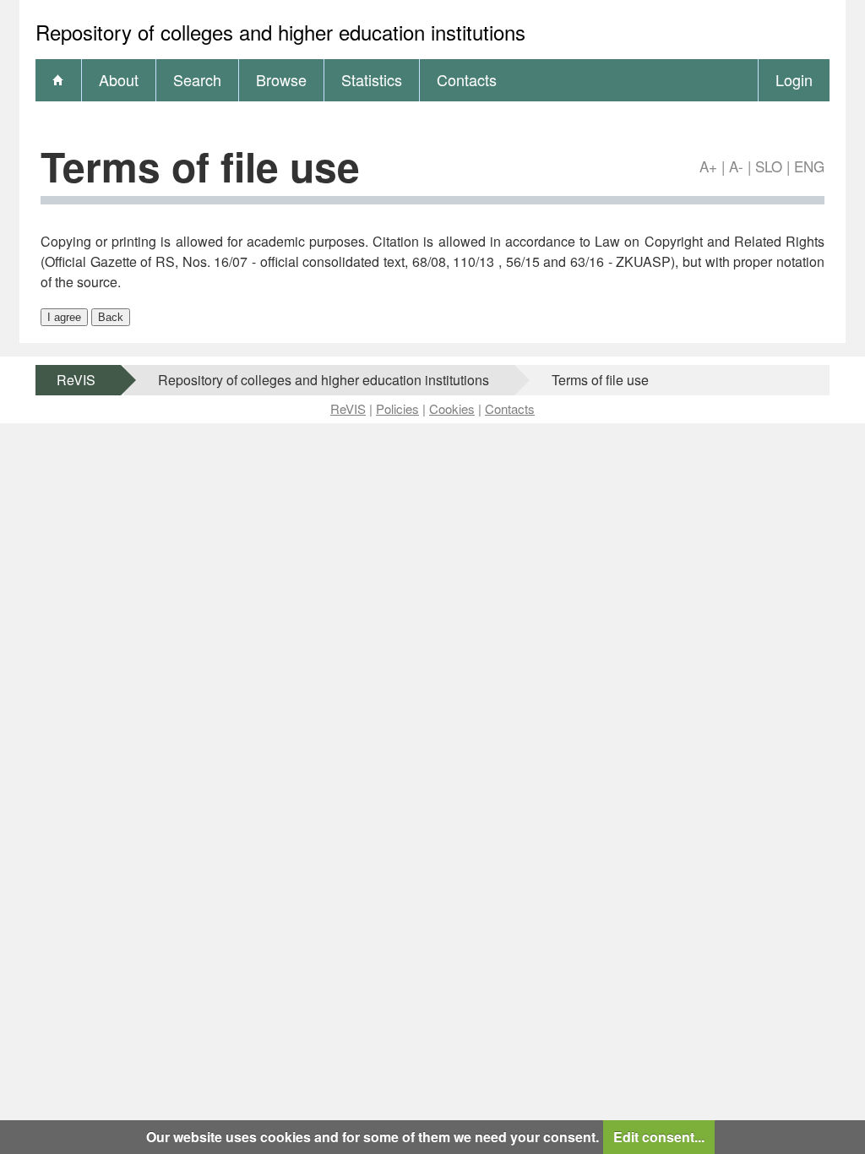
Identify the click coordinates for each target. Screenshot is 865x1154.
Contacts (467, 79)
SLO (768, 166)
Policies (397, 408)
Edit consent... (659, 1136)
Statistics (371, 79)
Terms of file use (600, 379)
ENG (809, 166)
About (119, 79)
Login (794, 79)
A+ (708, 166)
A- (736, 166)
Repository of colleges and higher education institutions (323, 379)
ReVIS (76, 379)
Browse (281, 79)
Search (197, 79)
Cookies (452, 408)
